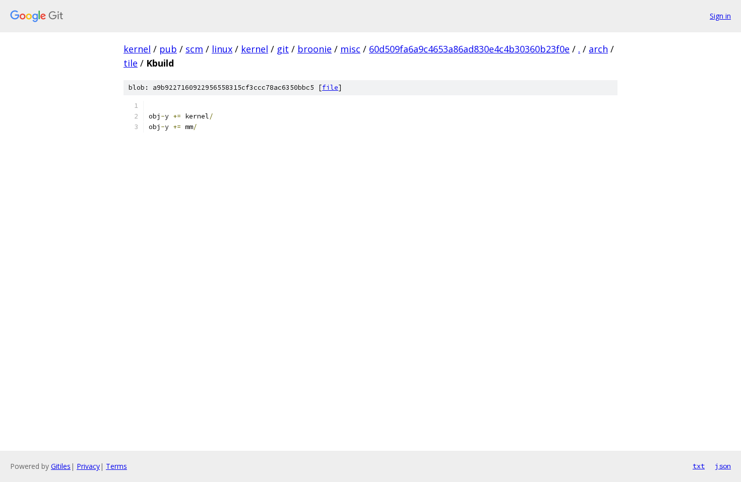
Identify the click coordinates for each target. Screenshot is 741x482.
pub (168, 49)
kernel (137, 49)
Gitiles (61, 466)
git (283, 49)
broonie (314, 49)
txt (699, 465)
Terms (116, 466)
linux (222, 49)
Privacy (88, 466)
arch (598, 49)
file (330, 87)
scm (194, 49)
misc (350, 49)
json (723, 465)
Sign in (720, 16)
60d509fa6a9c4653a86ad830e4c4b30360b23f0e (469, 49)
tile (131, 63)
